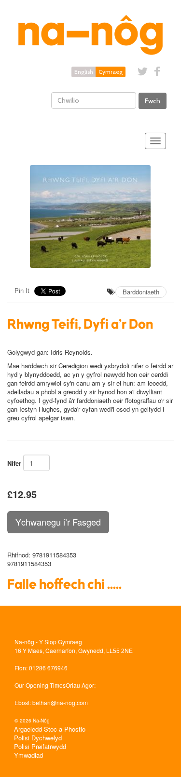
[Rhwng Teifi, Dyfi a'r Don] (90, 216)
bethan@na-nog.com (60, 702)
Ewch (152, 101)
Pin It (21, 290)
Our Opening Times (40, 685)
